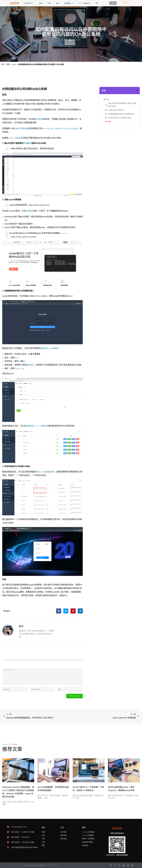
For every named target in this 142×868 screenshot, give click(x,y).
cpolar (14, 64)
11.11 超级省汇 (84, 3)
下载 (49, 3)
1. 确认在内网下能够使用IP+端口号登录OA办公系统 (121, 104)
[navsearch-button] (97, 3)
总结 (109, 122)
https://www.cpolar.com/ (39, 205)
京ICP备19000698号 (51, 865)
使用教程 (67, 3)
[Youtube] (123, 865)
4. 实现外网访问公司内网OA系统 (119, 118)
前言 (107, 99)
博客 (8, 64)
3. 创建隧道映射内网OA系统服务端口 (120, 114)
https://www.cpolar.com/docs (23, 237)
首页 (2, 64)
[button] (58, 610)
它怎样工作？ (29, 3)
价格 (40, 3)
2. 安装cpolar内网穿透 (115, 110)
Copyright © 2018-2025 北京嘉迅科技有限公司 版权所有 (27, 865)
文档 (57, 3)
